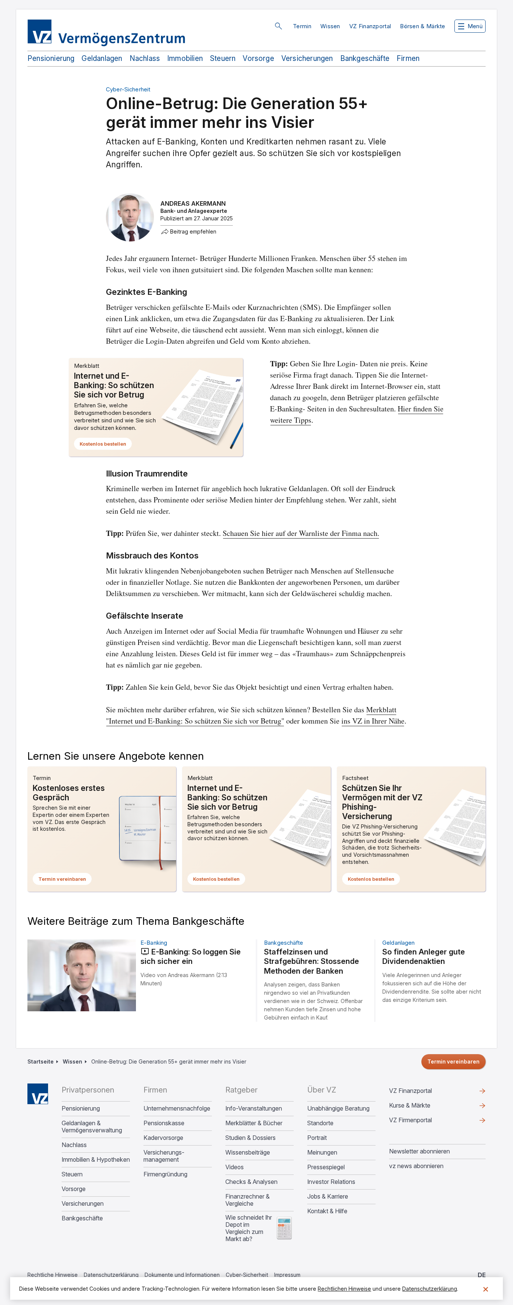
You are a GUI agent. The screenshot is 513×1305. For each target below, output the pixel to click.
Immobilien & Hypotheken (96, 1159)
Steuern (222, 58)
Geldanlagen (101, 58)
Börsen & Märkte (422, 26)
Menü (475, 26)
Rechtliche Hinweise (52, 1275)
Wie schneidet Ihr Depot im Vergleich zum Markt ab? (248, 1228)
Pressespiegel (326, 1167)
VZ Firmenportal (422, 1121)
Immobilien (185, 58)
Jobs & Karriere (327, 1196)
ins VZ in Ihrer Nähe (372, 721)
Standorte (320, 1123)
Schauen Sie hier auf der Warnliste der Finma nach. (301, 533)
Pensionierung (50, 58)
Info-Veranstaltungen (253, 1108)
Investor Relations (331, 1181)
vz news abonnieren (416, 1166)
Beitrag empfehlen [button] (193, 232)
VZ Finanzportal (370, 26)
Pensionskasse (163, 1123)
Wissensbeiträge (247, 1152)
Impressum (287, 1275)
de (482, 1275)
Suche (278, 26)
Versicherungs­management (163, 1156)
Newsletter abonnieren (419, 1151)
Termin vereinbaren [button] (65, 880)
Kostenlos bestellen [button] (106, 445)
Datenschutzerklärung (111, 1275)
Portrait (317, 1137)
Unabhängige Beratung (338, 1108)
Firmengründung (165, 1174)
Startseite (40, 1061)
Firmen (408, 58)
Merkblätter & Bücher (253, 1123)
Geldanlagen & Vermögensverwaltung (92, 1127)
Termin (302, 26)
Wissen (330, 26)
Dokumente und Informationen (182, 1275)
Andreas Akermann (193, 203)
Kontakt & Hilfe (327, 1211)
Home (37, 1093)
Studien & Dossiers (250, 1137)
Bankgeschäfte (364, 58)
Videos (234, 1167)
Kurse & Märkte (421, 1107)
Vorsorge (258, 58)
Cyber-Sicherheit (247, 1275)
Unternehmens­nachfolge (176, 1108)
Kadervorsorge (163, 1137)
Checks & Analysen (251, 1181)
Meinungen (322, 1152)
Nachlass (145, 58)
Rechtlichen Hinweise (344, 1288)
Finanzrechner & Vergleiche (247, 1200)
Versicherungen (307, 58)
